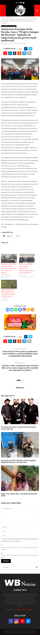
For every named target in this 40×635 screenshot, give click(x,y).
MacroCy (33, 633)
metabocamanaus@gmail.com (25, 609)
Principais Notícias (11, 26)
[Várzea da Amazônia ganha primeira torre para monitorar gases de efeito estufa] (9, 284)
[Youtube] (22, 621)
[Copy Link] (28, 309)
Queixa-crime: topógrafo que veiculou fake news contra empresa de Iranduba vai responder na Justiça (20, 367)
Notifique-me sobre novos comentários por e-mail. (19, 548)
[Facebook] (7, 309)
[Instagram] (24, 309)
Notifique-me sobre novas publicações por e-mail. (20, 556)
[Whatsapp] (16, 309)
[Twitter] (12, 309)
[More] (32, 309)
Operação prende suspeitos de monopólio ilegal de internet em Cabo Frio (18, 461)
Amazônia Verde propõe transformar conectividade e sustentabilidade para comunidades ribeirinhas (20, 353)
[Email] (28, 621)
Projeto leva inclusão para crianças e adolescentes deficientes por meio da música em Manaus (27, 268)
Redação (5, 43)
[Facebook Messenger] (20, 309)
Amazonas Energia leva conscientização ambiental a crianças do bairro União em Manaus (8, 268)
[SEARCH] (36, 567)
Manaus (4, 26)
